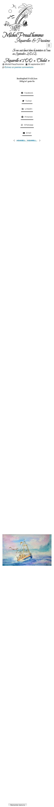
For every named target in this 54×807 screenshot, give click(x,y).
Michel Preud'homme (23, 35)
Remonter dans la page (17, 805)
